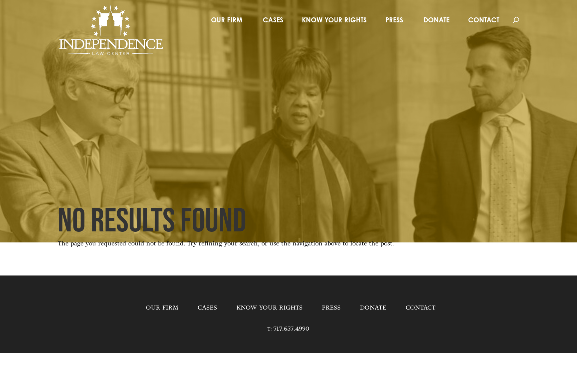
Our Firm (226, 20)
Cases (273, 20)
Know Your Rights (334, 20)
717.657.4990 (291, 328)
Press (394, 20)
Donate (436, 20)
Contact (483, 20)
